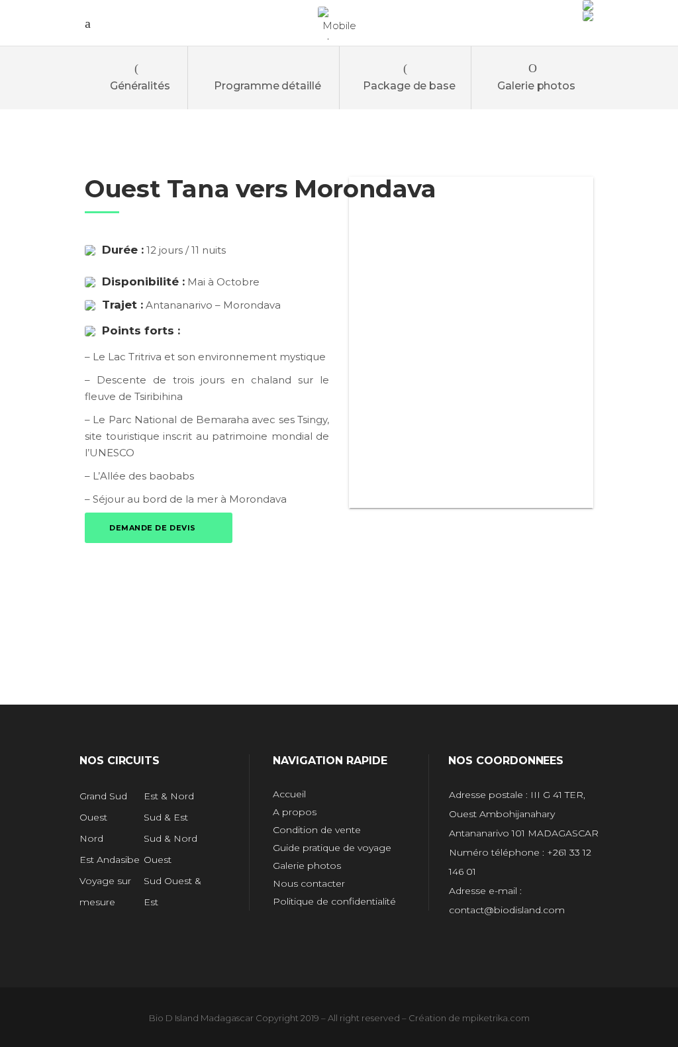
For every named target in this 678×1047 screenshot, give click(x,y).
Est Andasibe (109, 860)
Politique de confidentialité (334, 901)
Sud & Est (166, 817)
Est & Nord (169, 796)
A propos (294, 812)
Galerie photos (307, 866)
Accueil (289, 794)
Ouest (93, 817)
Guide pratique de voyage (332, 848)
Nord (91, 838)
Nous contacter (309, 883)
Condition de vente (317, 830)
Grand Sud (103, 796)
